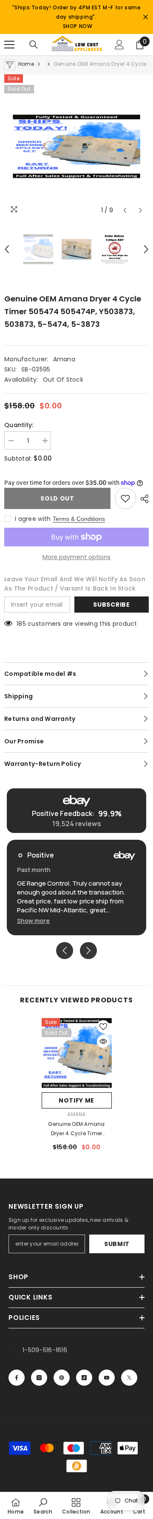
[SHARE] (142, 499)
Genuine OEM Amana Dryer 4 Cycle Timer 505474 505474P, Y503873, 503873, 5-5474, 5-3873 (76, 1129)
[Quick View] (103, 1041)
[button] (124, 210)
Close (145, 17)
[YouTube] (107, 1378)
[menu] (9, 44)
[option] (76, 146)
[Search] (33, 44)
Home (26, 64)
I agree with (33, 519)
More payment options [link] (76, 557)
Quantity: (19, 425)
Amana (64, 359)
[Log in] (119, 44)
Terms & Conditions (79, 518)
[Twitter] (129, 1378)
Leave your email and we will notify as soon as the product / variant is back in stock (74, 584)
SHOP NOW (78, 26)
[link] (43, 1505)
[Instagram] (39, 1378)
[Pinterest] (62, 1378)
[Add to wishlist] (125, 498)
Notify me (76, 1100)
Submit (117, 1244)
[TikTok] (84, 1378)
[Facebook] (16, 1378)
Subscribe (111, 604)
